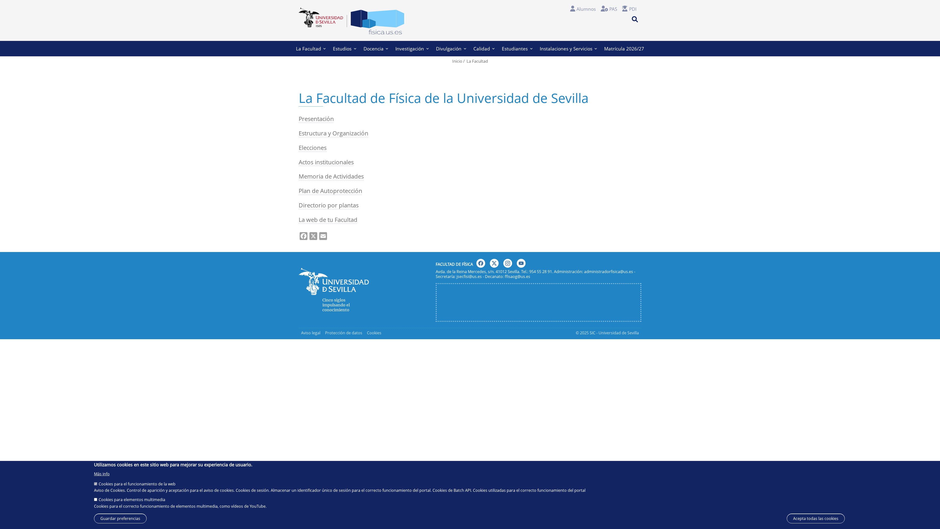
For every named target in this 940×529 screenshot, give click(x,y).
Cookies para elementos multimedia (132, 499)
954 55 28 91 (540, 271)
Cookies (374, 333)
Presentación (316, 119)
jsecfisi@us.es (469, 276)
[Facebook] (481, 263)
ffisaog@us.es (517, 276)
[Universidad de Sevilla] (334, 293)
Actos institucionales (326, 162)
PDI (632, 9)
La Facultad (308, 48)
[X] (494, 263)
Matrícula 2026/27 (624, 48)
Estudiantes (515, 48)
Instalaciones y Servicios (566, 48)
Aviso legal (310, 333)
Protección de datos (343, 333)
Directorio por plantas (329, 205)
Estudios (342, 48)
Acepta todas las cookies (815, 518)
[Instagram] (508, 263)
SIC (592, 333)
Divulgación (448, 48)
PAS (613, 9)
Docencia (374, 48)
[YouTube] (521, 263)
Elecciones (313, 148)
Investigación (409, 48)
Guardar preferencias (120, 518)
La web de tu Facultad (328, 220)
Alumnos (586, 9)
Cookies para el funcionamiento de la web (137, 483)
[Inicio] (377, 23)
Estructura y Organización (333, 133)
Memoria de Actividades (331, 176)
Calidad (481, 48)
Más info (102, 474)
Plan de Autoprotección (330, 191)
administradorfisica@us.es (608, 271)
